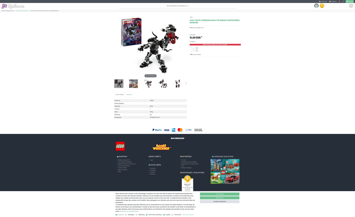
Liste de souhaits (196, 54)
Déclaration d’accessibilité (189, 162)
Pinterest (152, 174)
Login (151, 160)
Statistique (131, 214)
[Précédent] (121, 47)
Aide (119, 171)
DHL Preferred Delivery (155, 214)
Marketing (141, 214)
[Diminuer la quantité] (197, 50)
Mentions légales (186, 167)
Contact (184, 160)
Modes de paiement (124, 160)
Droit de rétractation (124, 166)
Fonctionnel (177, 214)
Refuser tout (219, 198)
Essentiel (121, 214)
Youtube (152, 172)
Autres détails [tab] (120, 94)
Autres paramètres (188, 214)
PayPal (168, 214)
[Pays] (339, 1)
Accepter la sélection (220, 201)
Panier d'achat (122, 167)
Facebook (153, 168)
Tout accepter (220, 194)
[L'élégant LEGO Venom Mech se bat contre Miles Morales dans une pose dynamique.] (148, 83)
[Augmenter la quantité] (197, 48)
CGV (183, 166)
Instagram (153, 170)
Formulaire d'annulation (125, 162)
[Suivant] (180, 47)
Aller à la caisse (122, 169)
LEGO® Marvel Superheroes (22, 10)
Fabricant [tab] (129, 94)
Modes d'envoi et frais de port (127, 164)
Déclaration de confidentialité (190, 164)
